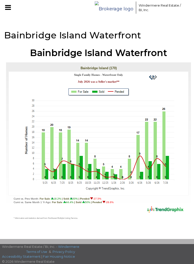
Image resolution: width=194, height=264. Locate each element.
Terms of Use (36, 252)
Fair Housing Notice (59, 256)
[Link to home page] (114, 7)
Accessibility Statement (21, 256)
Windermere (68, 247)
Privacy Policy (64, 252)
